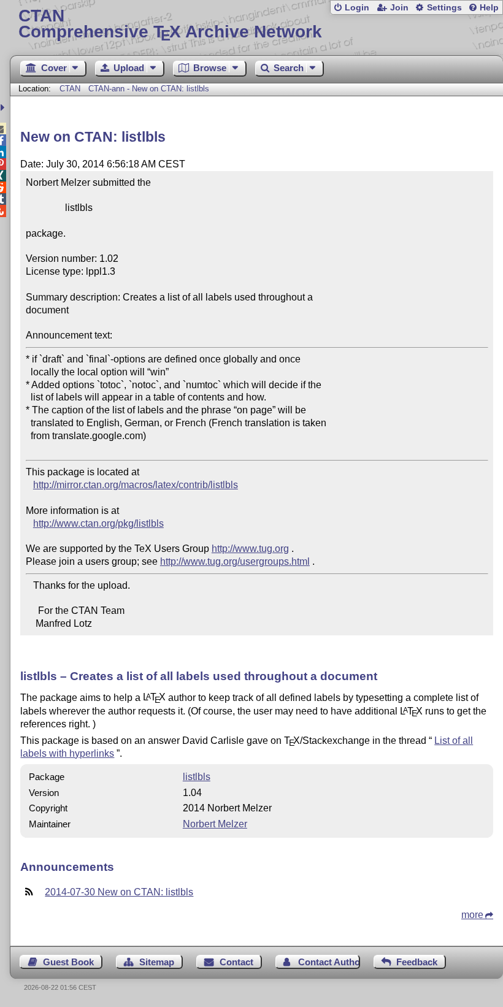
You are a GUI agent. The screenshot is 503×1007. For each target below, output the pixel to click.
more (472, 914)
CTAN (70, 88)
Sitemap (156, 962)
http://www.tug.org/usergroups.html (235, 561)
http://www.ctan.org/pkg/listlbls (98, 523)
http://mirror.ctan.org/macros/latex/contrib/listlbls (135, 485)
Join (399, 7)
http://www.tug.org (250, 548)
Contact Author (328, 962)
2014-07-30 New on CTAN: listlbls (119, 892)
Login (357, 7)
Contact (236, 962)
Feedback (416, 962)
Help (489, 7)
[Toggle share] (4, 107)
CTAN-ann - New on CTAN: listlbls (148, 88)
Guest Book (68, 962)
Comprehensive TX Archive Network (170, 24)
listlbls (196, 777)
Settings (444, 7)
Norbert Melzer (215, 824)
